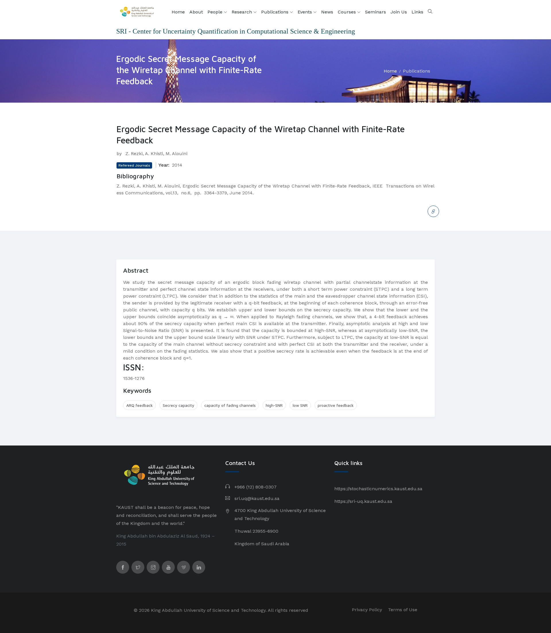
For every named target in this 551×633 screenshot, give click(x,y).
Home (178, 12)
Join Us (399, 12)
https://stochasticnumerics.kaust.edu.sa (378, 488)
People (215, 12)
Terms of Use (402, 609)
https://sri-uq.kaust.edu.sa (363, 501)
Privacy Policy (367, 609)
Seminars (375, 12)
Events (305, 12)
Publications (275, 12)
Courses (347, 12)
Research (242, 12)
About (196, 12)
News (327, 12)
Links (417, 12)
